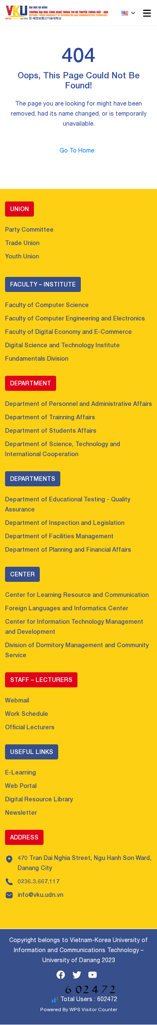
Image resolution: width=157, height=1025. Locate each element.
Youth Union (22, 256)
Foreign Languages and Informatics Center (66, 608)
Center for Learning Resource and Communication (77, 594)
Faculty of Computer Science (47, 304)
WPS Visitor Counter (93, 1009)
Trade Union (22, 242)
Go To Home (78, 150)
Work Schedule (26, 713)
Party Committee (29, 229)
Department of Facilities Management (59, 536)
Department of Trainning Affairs (50, 417)
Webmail (17, 700)
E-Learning (20, 772)
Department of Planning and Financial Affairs (68, 549)
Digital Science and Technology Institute (62, 345)
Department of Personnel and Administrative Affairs (78, 403)
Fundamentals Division (36, 358)
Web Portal (20, 785)
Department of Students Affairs (50, 430)
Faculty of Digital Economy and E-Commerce (68, 331)
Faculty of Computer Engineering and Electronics (75, 318)
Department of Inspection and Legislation (64, 522)
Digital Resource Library (39, 799)
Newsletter (21, 812)
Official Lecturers (29, 727)
